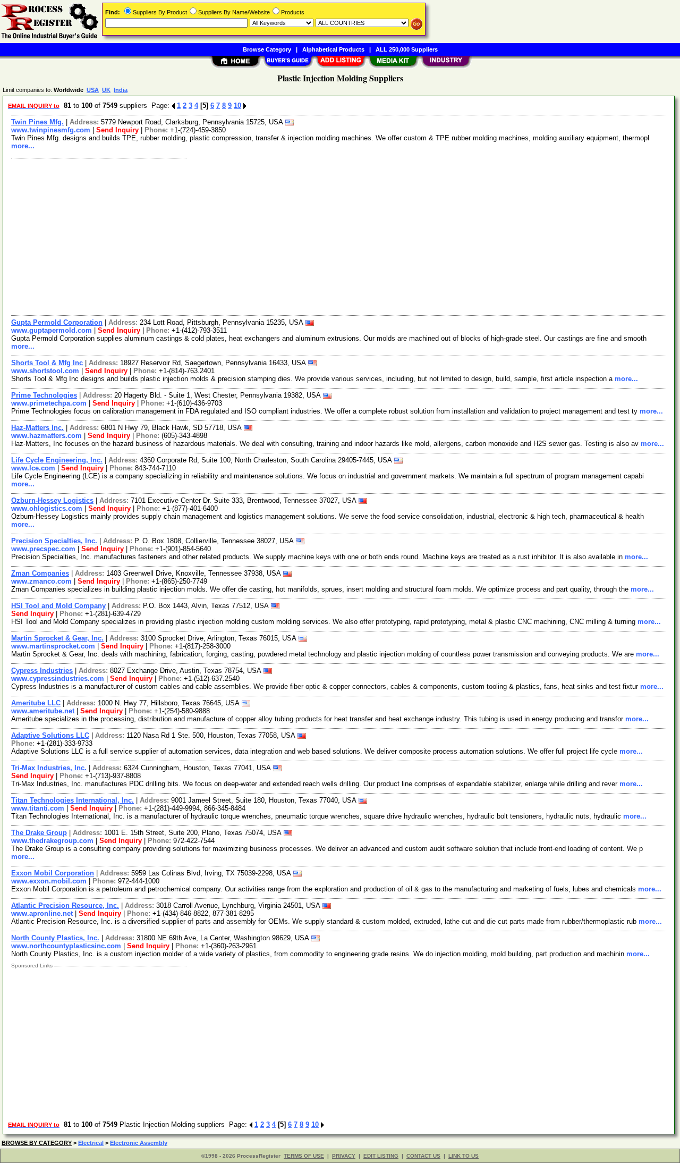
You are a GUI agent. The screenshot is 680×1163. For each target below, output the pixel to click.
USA (93, 90)
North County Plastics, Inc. (55, 938)
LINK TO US (463, 1156)
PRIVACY (343, 1156)
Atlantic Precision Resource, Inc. (65, 905)
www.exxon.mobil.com (49, 881)
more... (23, 146)
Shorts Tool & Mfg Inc (47, 363)
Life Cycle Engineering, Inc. (57, 460)
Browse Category (267, 49)
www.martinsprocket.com (53, 646)
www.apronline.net (42, 913)
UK (106, 90)
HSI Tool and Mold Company (58, 606)
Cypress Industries (42, 671)
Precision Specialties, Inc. (54, 541)
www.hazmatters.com (46, 436)
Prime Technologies (44, 395)
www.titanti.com (37, 808)
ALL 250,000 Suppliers (407, 49)
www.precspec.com (43, 549)
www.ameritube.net (42, 711)
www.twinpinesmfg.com (50, 130)
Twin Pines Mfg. (37, 122)
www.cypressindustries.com (57, 678)
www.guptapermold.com (51, 330)
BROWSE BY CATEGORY (37, 1143)
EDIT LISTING (380, 1156)
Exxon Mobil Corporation (52, 873)
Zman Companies (40, 573)
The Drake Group (39, 833)
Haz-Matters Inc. (37, 428)
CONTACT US (423, 1156)
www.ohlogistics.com (46, 508)
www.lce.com (33, 468)
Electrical (91, 1143)
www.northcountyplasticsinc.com (66, 946)
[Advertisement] (325, 235)
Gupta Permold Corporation (57, 322)
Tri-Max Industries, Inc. (49, 768)
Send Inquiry (117, 130)
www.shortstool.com (45, 371)
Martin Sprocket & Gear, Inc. (57, 638)
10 (237, 105)
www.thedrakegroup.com (52, 841)
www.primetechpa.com (49, 403)
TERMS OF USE (304, 1156)
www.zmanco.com (41, 581)
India (121, 90)
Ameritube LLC (36, 703)
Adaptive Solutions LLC (50, 735)
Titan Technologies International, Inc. (72, 800)
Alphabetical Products (333, 49)
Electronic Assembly (138, 1143)
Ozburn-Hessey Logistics (52, 500)
